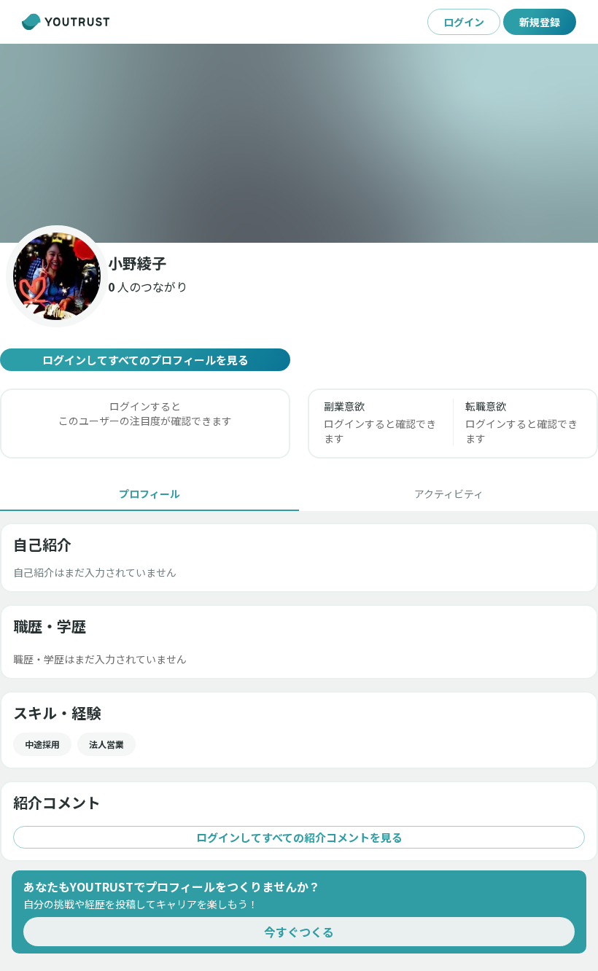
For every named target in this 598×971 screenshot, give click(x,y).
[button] (299, 143)
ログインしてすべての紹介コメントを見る (299, 837)
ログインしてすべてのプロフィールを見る (145, 359)
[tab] (149, 493)
